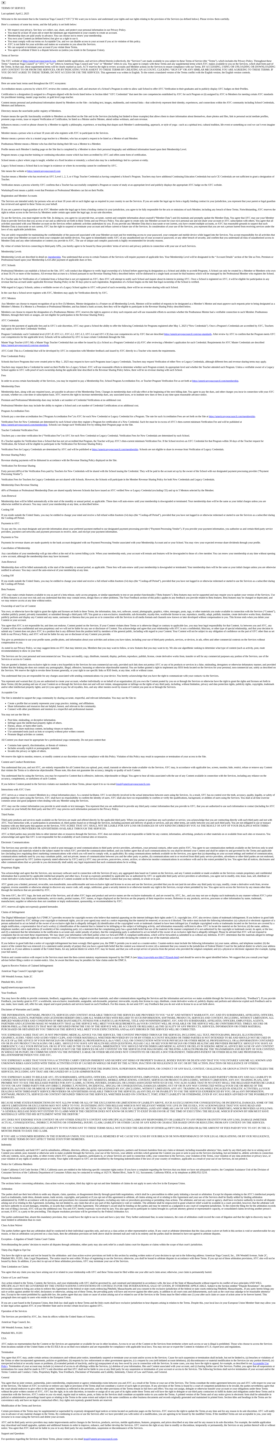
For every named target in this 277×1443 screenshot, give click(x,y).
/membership (54, 257)
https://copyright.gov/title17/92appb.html (158, 957)
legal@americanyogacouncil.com (133, 784)
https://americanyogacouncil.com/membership (215, 380)
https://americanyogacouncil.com (39, 61)
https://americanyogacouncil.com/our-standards (188, 334)
